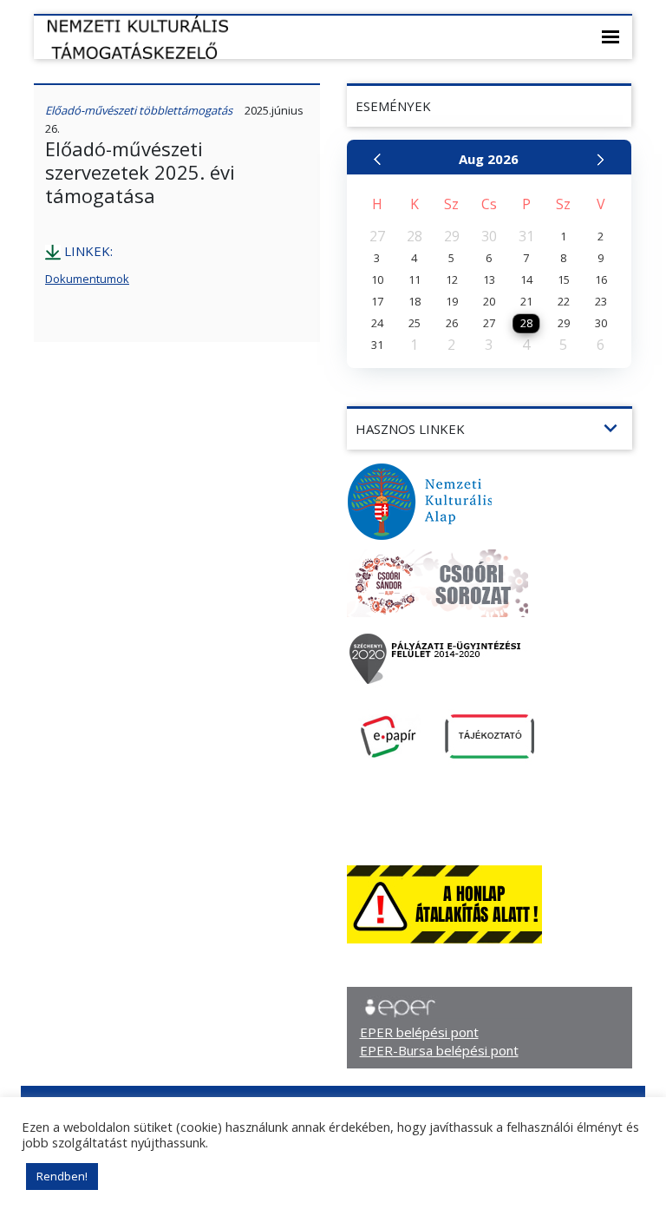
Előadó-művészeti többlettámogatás (138, 110)
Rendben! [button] (62, 1176)
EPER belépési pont (419, 1032)
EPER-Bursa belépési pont (439, 1050)
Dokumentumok (87, 278)
